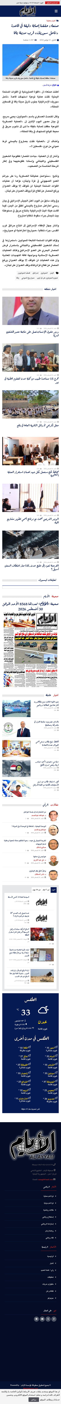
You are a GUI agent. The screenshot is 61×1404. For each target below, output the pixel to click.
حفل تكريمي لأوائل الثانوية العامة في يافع (38, 425)
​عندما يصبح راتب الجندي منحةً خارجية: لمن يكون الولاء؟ (19, 915)
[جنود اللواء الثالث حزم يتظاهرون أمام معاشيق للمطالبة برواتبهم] (16, 708)
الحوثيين (44, 273)
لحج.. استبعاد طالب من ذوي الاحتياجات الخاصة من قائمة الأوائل (46, 783)
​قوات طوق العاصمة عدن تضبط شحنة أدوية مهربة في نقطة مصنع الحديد (19, 952)
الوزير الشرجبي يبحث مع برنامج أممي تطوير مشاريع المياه (33, 520)
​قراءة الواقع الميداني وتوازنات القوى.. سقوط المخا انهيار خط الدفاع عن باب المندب (19, 973)
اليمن (52, 273)
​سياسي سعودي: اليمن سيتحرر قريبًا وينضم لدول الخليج (47, 763)
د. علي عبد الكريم (40, 860)
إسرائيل (35, 273)
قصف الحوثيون (24, 273)
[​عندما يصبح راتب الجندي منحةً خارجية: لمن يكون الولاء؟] (42, 918)
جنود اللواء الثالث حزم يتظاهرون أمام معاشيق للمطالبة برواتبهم (46, 703)
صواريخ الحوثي (28, 278)
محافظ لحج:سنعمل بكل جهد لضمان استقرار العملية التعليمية (33, 473)
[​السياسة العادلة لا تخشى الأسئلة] (42, 902)
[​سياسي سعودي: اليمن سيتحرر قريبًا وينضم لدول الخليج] (16, 768)
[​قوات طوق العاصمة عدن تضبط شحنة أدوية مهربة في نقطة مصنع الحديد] (42, 954)
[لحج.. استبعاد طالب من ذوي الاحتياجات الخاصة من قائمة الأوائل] (16, 788)
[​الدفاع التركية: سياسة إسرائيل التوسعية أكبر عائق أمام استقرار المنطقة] (42, 934)
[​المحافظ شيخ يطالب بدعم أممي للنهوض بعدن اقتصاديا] (16, 748)
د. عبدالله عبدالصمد (38, 815)
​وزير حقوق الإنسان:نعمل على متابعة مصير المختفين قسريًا (32, 333)
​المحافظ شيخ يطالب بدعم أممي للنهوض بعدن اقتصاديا (47, 743)
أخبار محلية (51, 20)
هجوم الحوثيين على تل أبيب (47, 278)
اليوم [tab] (53, 890)
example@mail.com (45, 1180)
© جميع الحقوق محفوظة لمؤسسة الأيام (36, 1385)
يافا (17, 278)
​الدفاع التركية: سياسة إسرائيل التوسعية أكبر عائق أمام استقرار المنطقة (19, 932)
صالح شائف (41, 847)
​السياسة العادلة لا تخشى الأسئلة (18, 897)
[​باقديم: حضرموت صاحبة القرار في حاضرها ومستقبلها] (16, 728)
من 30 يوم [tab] (36, 890)
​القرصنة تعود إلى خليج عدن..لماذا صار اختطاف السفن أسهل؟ (32, 567)
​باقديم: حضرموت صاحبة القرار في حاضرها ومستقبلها (46, 723)
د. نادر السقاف (40, 874)
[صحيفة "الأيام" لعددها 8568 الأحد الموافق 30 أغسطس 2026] (30, 649)
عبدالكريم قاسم (40, 830)
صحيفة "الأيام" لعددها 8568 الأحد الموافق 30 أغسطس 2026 (30, 606)
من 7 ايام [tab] (46, 890)
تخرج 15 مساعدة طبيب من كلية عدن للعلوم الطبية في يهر (32, 380)
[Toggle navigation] (56, 11)
